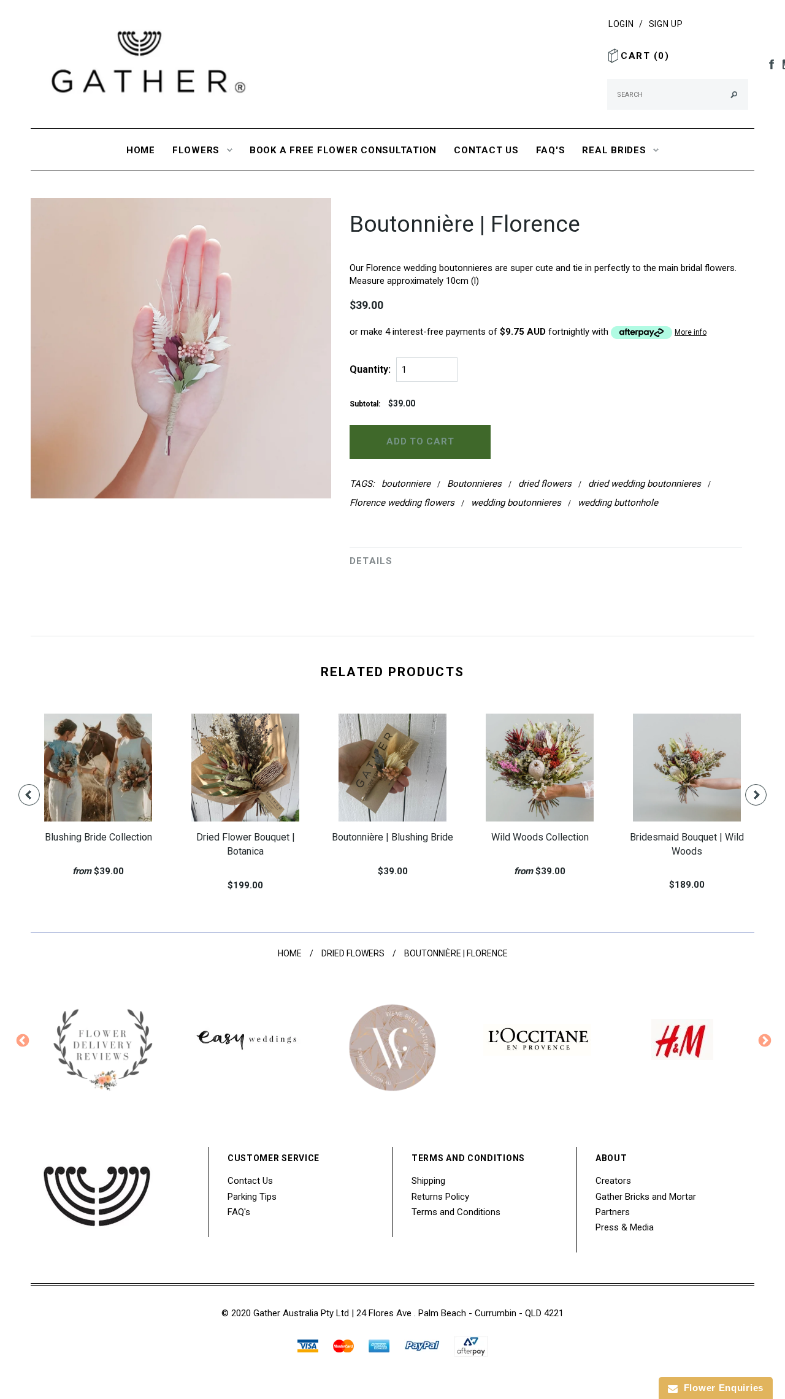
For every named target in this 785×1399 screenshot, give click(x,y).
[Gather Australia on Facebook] (768, 63)
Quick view (85, 783)
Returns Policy (440, 1196)
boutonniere (406, 483)
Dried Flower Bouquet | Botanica (245, 844)
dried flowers (545, 483)
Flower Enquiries (721, 1387)
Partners (612, 1211)
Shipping (428, 1180)
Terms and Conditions (456, 1211)
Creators (613, 1180)
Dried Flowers (353, 953)
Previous (21, 1040)
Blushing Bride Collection (98, 837)
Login (621, 24)
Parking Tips (252, 1196)
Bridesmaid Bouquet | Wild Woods (687, 844)
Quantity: (370, 369)
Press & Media (624, 1226)
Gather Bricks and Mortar (645, 1196)
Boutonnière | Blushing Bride (392, 837)
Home (290, 953)
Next (763, 1040)
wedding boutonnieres (516, 502)
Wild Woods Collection (540, 837)
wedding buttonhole (618, 502)
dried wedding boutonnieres (644, 483)
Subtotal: (365, 404)
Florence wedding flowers (402, 502)
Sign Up (666, 24)
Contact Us (250, 1180)
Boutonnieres (474, 483)
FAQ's (239, 1211)
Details (371, 560)
